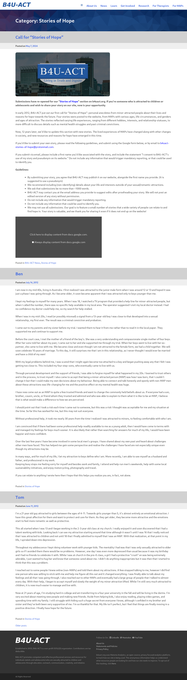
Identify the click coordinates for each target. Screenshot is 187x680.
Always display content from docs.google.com (59, 242)
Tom (19, 497)
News (103, 5)
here (114, 663)
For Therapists (161, 5)
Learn (114, 5)
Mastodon (126, 637)
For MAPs (178, 5)
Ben (19, 273)
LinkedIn (115, 637)
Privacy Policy (102, 649)
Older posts (21, 625)
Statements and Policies (106, 646)
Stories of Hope (69, 101)
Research (144, 5)
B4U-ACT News (32, 262)
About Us (92, 5)
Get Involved (128, 5)
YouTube (138, 637)
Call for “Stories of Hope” (39, 37)
